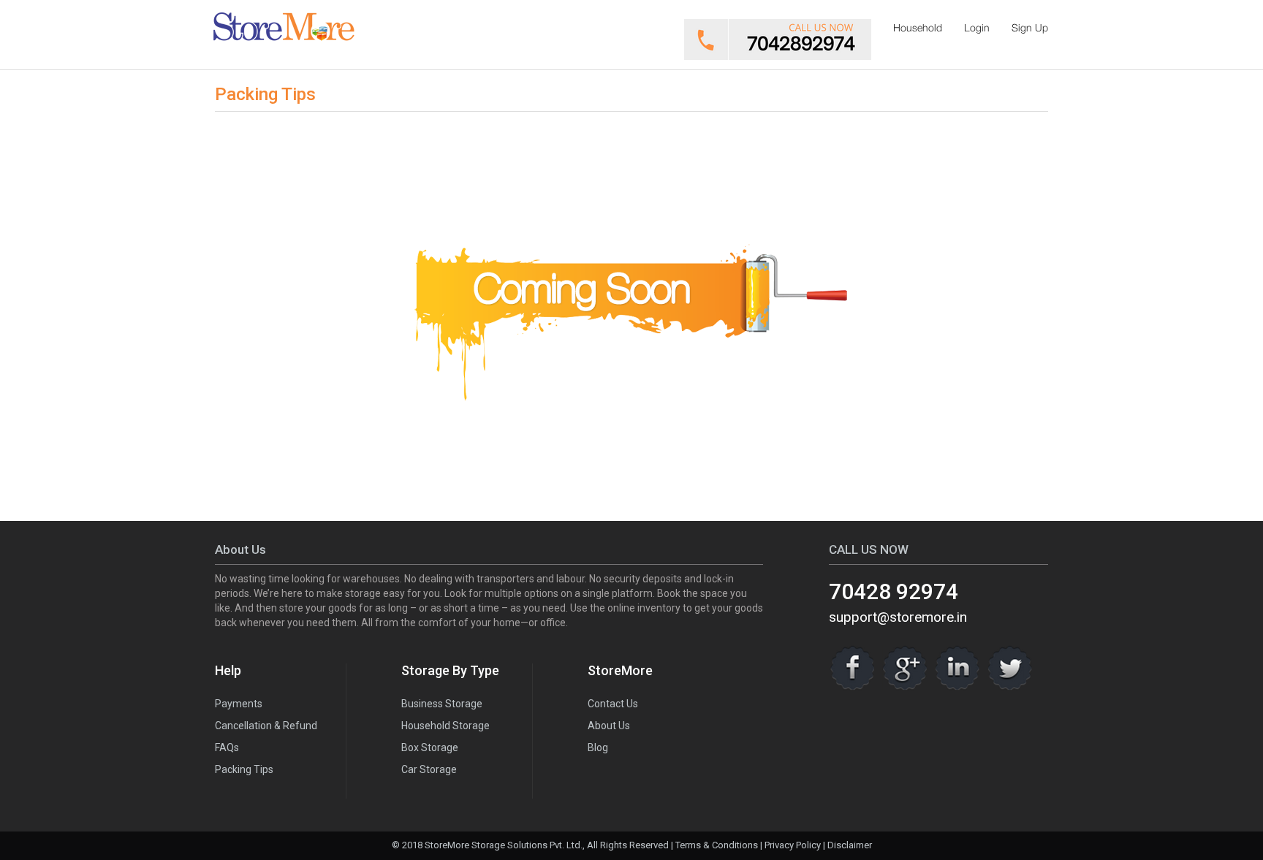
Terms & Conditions (716, 845)
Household (917, 27)
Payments (238, 703)
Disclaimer (849, 845)
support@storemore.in (898, 617)
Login (977, 27)
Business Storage (441, 703)
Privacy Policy (793, 845)
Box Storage (429, 747)
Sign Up (1030, 27)
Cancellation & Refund (266, 725)
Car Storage (429, 769)
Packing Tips (244, 769)
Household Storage (445, 725)
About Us (609, 725)
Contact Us (613, 703)
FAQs (227, 747)
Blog (598, 747)
